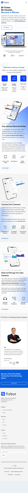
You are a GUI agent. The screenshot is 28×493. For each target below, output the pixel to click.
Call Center (5, 438)
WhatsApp (5, 435)
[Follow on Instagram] (14, 465)
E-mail (4, 433)
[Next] (25, 57)
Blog (4, 419)
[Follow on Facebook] (12, 465)
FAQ (3, 422)
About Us (4, 425)
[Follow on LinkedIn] (15, 465)
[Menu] (26, 2)
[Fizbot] (5, 2)
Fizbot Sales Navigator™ (7, 410)
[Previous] (0, 57)
